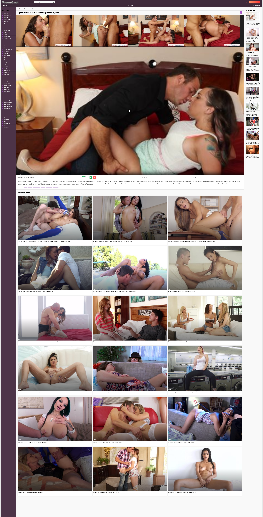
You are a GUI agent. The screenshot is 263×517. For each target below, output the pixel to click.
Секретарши (6, 74)
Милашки (43, 187)
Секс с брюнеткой (28, 187)
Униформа (6, 121)
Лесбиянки (6, 51)
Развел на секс (7, 70)
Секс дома (6, 87)
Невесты (6, 66)
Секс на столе (7, 98)
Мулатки (6, 59)
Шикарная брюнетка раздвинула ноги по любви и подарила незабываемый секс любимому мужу (41, 341)
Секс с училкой (7, 108)
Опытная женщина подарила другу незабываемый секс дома (107, 442)
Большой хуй (7, 19)
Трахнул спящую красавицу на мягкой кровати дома (30, 492)
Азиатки (6, 13)
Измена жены (7, 32)
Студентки (6, 110)
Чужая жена (6, 127)
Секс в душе (6, 81)
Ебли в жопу (6, 26)
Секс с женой (7, 104)
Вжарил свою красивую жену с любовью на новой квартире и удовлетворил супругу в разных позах (191, 241)
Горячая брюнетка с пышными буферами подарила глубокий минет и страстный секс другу (114, 291)
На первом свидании (6, 63)
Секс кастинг (7, 89)
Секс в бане (6, 76)
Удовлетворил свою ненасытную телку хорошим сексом (181, 291)
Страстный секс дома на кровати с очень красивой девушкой (32, 442)
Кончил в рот (7, 36)
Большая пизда (7, 15)
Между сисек (7, 55)
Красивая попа (7, 47)
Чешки (5, 125)
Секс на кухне (7, 93)
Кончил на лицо (36, 187)
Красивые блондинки (6, 41)
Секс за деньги (7, 85)
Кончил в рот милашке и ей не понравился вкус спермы (106, 492)
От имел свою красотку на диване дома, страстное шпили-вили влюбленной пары (112, 241)
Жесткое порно (7, 28)
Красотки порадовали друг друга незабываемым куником (181, 341)
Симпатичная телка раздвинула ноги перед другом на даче (32, 392)
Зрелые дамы (7, 30)
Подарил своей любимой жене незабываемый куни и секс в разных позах (35, 291)
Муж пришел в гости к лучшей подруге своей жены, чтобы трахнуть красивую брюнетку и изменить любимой (44, 241)
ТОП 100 (130, 5)
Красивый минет (7, 45)
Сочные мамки (7, 112)
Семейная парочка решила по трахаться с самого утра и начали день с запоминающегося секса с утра (117, 341)
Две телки (6, 23)
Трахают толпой (7, 117)
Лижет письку (56, 187)
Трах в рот (6, 119)
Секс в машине (7, 83)
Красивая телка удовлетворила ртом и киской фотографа (107, 392)
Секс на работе (7, 95)
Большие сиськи (7, 17)
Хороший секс (49, 187)
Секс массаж (7, 91)
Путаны (5, 68)
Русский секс (7, 72)
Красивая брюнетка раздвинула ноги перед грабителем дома (182, 442)
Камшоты (6, 34)
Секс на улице (7, 100)
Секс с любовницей (8, 106)
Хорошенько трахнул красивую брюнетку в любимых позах (182, 492)
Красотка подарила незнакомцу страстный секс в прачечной (182, 392)
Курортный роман (8, 49)
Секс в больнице (7, 79)
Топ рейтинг (256, 5)
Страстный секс (7, 115)
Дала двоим (6, 21)
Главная (5, 5)
